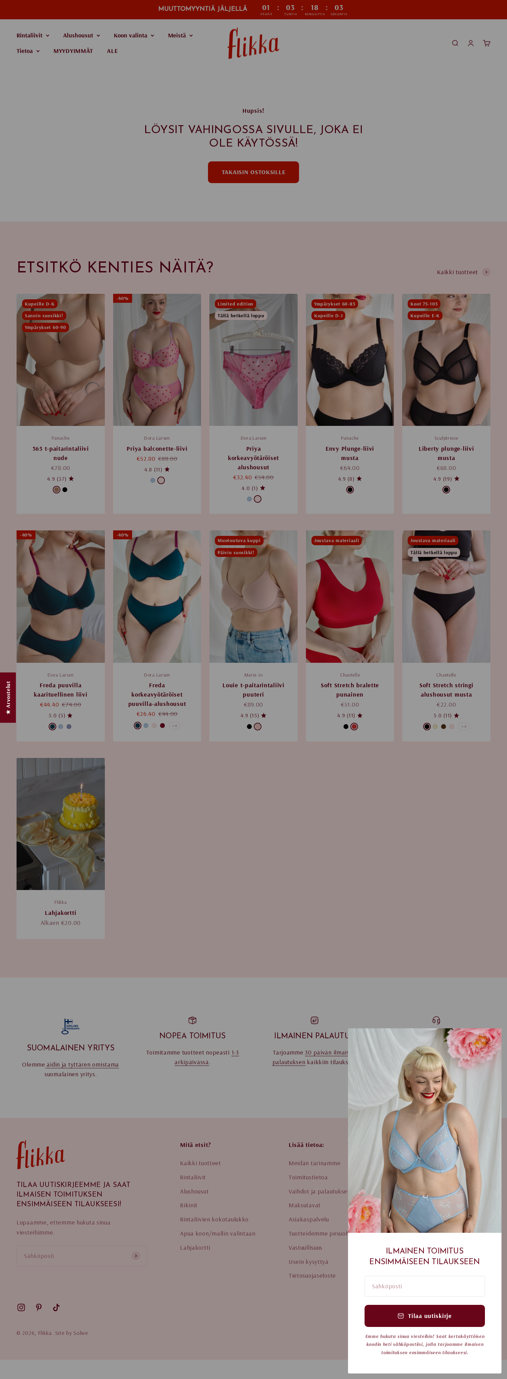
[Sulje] (487, 1042)
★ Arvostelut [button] (7, 698)
